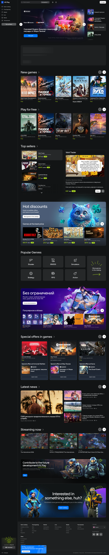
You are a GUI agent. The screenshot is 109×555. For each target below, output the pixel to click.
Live (56, 524)
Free (21, 528)
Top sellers (28, 146)
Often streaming (58, 527)
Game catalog (24, 524)
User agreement (76, 552)
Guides (67, 532)
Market (45, 524)
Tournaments (80, 524)
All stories (68, 527)
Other (22, 536)
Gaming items (46, 527)
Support (22, 542)
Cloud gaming (35, 524)
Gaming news (69, 528)
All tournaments (80, 528)
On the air (57, 528)
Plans (33, 528)
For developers (24, 538)
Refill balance (46, 528)
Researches (23, 544)
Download (34, 530)
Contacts (22, 540)
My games (23, 532)
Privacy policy (81, 552)
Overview (79, 527)
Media (67, 524)
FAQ (33, 532)
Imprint (104, 552)
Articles (67, 530)
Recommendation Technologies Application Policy (94, 552)
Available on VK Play (25, 527)
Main (33, 527)
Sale (21, 530)
